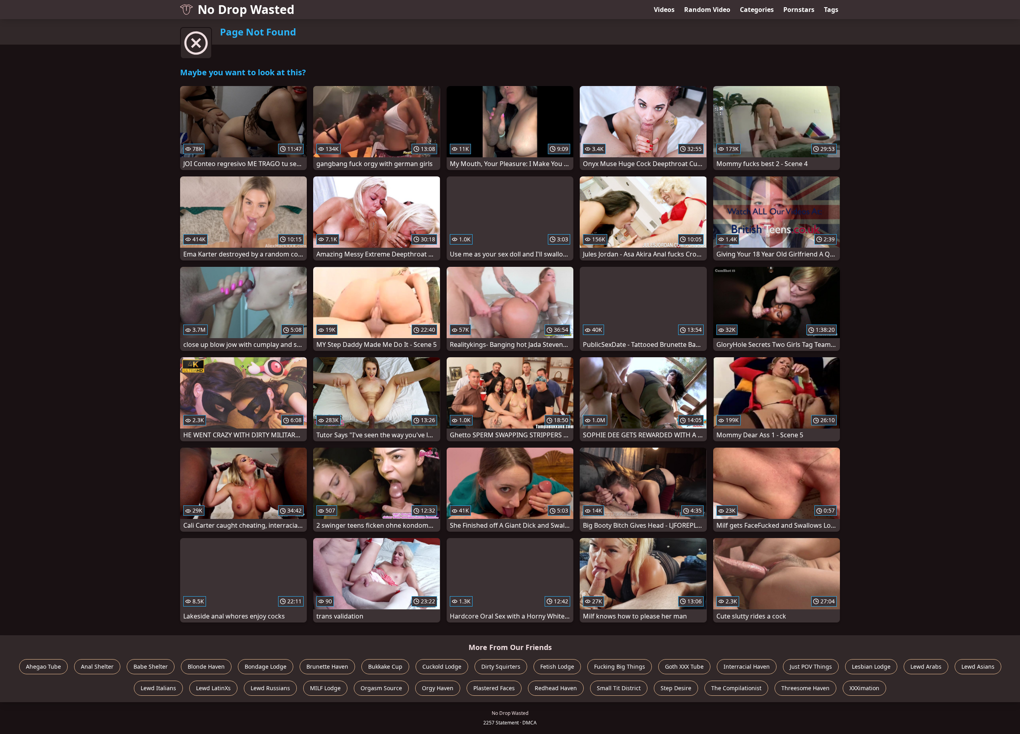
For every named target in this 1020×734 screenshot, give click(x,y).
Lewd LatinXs (213, 688)
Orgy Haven (437, 688)
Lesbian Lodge (871, 666)
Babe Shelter (150, 666)
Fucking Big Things (619, 666)
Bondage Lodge (265, 666)
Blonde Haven (206, 666)
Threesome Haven (805, 688)
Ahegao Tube (43, 666)
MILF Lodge (325, 688)
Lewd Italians (158, 688)
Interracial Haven (747, 666)
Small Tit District (619, 688)
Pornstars (798, 9)
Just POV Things (811, 666)
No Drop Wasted (246, 9)
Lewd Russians (270, 688)
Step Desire (676, 688)
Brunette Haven (327, 666)
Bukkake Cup (385, 666)
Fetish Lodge (557, 666)
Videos (664, 9)
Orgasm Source (381, 688)
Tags (831, 9)
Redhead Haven (556, 688)
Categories (757, 9)
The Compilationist (736, 688)
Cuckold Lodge (441, 666)
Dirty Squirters (500, 666)
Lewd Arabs (926, 666)
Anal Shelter (97, 666)
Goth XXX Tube (684, 666)
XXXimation (864, 688)
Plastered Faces (494, 688)
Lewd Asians (977, 666)
